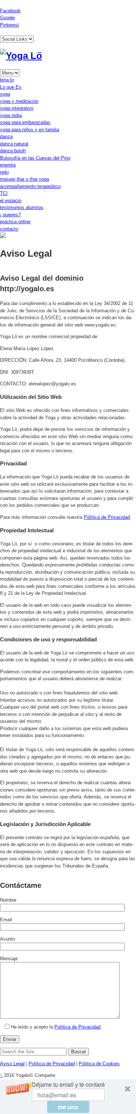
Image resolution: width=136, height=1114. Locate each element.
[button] (68, 1096)
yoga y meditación (19, 101)
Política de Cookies (99, 1063)
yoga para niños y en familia (29, 129)
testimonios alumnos (22, 207)
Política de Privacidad (107, 517)
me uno (68, 1107)
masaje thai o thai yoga (24, 179)
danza (6, 136)
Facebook (10, 10)
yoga (5, 94)
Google (7, 17)
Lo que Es (10, 87)
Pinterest (9, 25)
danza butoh (13, 150)
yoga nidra (11, 115)
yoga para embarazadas (25, 122)
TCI (4, 193)
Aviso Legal (12, 1063)
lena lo (7, 80)
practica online (15, 221)
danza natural (14, 144)
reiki (4, 172)
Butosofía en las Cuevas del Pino (35, 158)
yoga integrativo (16, 108)
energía (8, 165)
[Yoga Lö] (21, 55)
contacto (9, 229)
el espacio (10, 200)
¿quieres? (10, 214)
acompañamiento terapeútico (30, 186)
